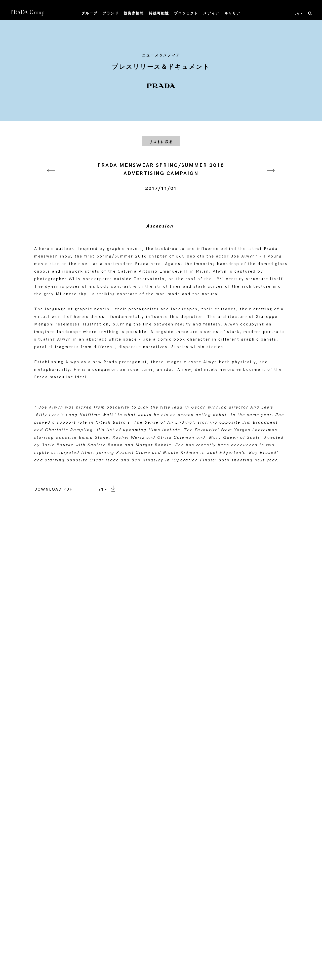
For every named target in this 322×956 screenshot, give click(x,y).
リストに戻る (161, 142)
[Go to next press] (271, 177)
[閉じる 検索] (310, 14)
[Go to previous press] (51, 177)
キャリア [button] (232, 13)
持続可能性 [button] (159, 13)
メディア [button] (211, 13)
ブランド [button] (111, 13)
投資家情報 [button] (134, 13)
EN (101, 490)
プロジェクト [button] (186, 13)
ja (297, 14)
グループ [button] (90, 13)
